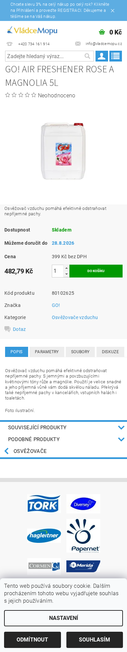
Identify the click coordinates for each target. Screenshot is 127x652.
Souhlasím (94, 639)
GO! (56, 305)
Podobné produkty (34, 439)
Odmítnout (32, 639)
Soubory (80, 351)
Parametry (47, 351)
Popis (16, 351)
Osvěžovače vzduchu (75, 317)
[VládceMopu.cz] (32, 30)
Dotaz (19, 329)
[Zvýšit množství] (66, 268)
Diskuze (110, 351)
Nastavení (63, 618)
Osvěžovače (30, 451)
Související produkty (37, 428)
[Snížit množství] (66, 274)
